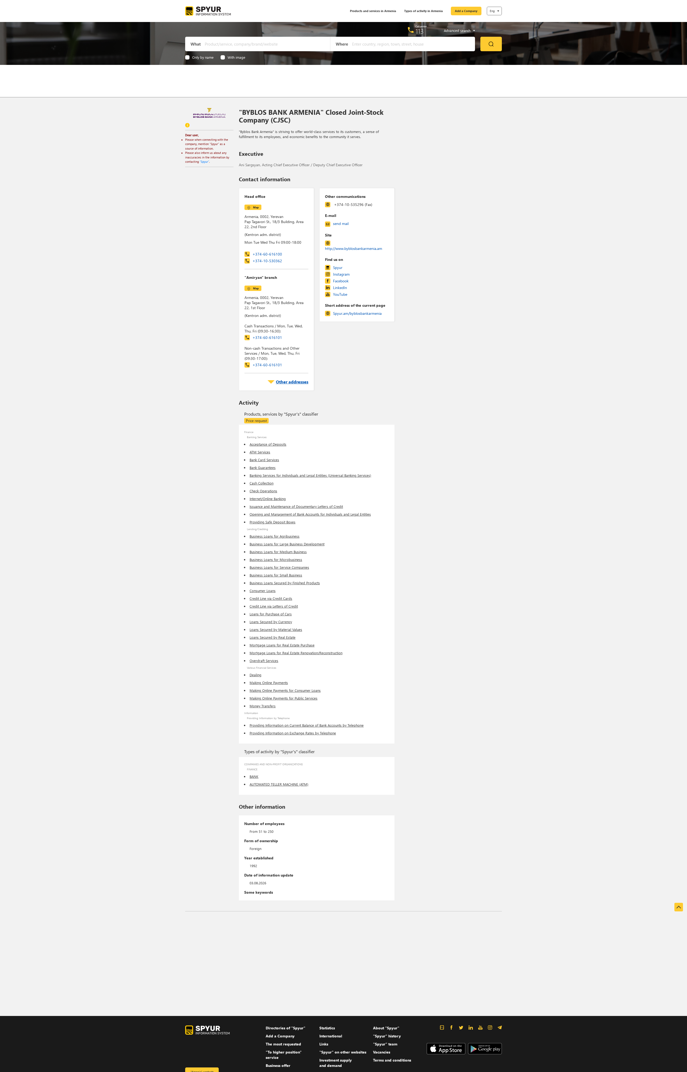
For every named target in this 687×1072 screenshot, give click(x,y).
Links (323, 1044)
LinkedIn (340, 287)
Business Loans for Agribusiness (274, 536)
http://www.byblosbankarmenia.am (353, 248)
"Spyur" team (385, 1044)
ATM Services (260, 452)
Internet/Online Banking (268, 498)
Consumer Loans (263, 590)
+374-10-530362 (267, 260)
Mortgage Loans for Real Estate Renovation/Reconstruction (296, 652)
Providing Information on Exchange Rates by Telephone (293, 733)
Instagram (341, 274)
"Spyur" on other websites (342, 1052)
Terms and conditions (392, 1060)
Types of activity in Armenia (423, 11)
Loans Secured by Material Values (276, 629)
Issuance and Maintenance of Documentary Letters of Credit (296, 506)
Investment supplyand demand (335, 1063)
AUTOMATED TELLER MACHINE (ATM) (279, 784)
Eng (492, 11)
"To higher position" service (284, 1054)
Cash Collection (261, 483)
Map (256, 207)
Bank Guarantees (263, 467)
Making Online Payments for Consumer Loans (285, 690)
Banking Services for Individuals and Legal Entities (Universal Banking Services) (310, 475)
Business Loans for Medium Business (278, 551)
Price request (256, 420)
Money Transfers (263, 706)
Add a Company (466, 11)
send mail (341, 223)
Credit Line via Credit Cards (271, 598)
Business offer (278, 1065)
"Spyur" (204, 161)
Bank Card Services (264, 459)
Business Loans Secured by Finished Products (285, 583)
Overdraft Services (264, 660)
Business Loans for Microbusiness (276, 559)
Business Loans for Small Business (276, 575)
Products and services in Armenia (373, 11)
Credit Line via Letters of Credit (274, 606)
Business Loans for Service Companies (279, 567)
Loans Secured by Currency (271, 621)
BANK (254, 776)
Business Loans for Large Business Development (287, 544)
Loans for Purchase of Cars (271, 614)
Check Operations (263, 491)
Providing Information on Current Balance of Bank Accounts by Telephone (307, 725)
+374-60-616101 (267, 337)
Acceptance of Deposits (268, 444)
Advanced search (457, 30)
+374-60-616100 (267, 254)
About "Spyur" (386, 1027)
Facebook (341, 280)
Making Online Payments (269, 682)
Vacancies (381, 1052)
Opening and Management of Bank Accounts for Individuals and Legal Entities (310, 514)
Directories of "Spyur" (285, 1027)
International (330, 1035)
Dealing (255, 674)
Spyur (337, 267)
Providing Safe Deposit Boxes (272, 522)
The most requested (283, 1044)
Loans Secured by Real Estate (272, 637)
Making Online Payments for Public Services (283, 698)
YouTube (340, 294)
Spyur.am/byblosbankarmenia (357, 313)
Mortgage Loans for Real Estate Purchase (282, 645)
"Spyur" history (387, 1035)
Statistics (327, 1027)
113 (419, 31)
